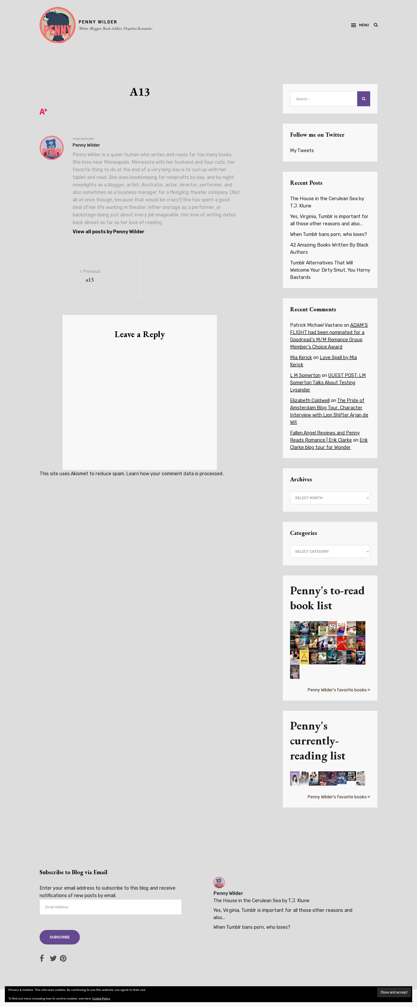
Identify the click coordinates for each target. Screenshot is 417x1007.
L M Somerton (305, 375)
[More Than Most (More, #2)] (294, 643)
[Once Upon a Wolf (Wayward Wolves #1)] (342, 628)
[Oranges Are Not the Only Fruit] (351, 643)
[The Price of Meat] (313, 657)
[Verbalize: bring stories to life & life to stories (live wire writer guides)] (342, 643)
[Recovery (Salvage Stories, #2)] (323, 657)
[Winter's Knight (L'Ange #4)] (304, 778)
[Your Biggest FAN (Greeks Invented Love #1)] (313, 643)
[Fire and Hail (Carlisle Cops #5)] (294, 657)
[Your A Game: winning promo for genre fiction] (304, 657)
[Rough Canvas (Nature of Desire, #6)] (360, 629)
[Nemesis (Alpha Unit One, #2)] (351, 628)
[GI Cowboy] (360, 643)
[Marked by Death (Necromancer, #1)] (313, 628)
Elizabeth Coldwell (310, 400)
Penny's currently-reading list (318, 740)
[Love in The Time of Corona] (323, 778)
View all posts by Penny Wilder (108, 231)
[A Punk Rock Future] (360, 657)
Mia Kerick (301, 357)
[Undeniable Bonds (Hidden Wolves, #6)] (304, 628)
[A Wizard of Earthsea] (323, 628)
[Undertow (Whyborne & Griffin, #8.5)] (304, 643)
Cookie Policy (101, 998)
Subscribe (60, 937)
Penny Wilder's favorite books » (338, 690)
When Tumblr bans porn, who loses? (328, 234)
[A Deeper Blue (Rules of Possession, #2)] (332, 657)
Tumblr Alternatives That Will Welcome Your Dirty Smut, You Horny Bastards (330, 270)
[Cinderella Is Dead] (332, 778)
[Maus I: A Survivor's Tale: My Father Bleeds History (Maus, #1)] (332, 627)
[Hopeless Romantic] (294, 672)
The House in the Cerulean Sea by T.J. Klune (261, 900)
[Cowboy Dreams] (294, 628)
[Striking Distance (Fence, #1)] (313, 778)
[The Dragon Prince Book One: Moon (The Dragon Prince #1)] (342, 777)
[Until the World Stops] (332, 643)
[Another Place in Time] (342, 657)
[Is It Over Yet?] (360, 778)
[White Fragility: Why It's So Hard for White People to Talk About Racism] (351, 776)
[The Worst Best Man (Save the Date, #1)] (323, 643)
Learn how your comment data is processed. (174, 473)
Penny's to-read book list (327, 598)
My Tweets (302, 150)
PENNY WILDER (98, 21)
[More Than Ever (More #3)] (351, 657)
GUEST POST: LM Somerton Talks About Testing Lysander (328, 382)
